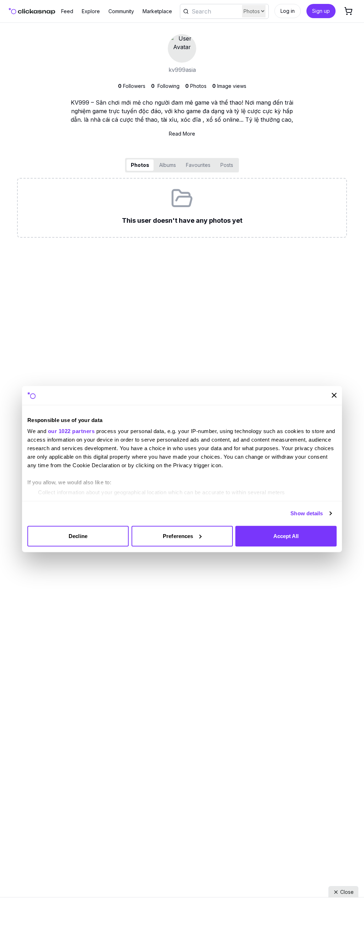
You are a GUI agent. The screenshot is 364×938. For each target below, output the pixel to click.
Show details (306, 513)
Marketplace (157, 11)
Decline (78, 536)
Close (347, 892)
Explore (91, 11)
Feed (67, 11)
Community (121, 11)
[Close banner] (334, 395)
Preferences (178, 536)
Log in (287, 11)
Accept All (286, 536)
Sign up (321, 11)
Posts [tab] (226, 165)
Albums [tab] (167, 165)
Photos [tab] (140, 165)
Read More (182, 134)
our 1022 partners (71, 431)
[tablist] (182, 165)
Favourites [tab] (198, 165)
